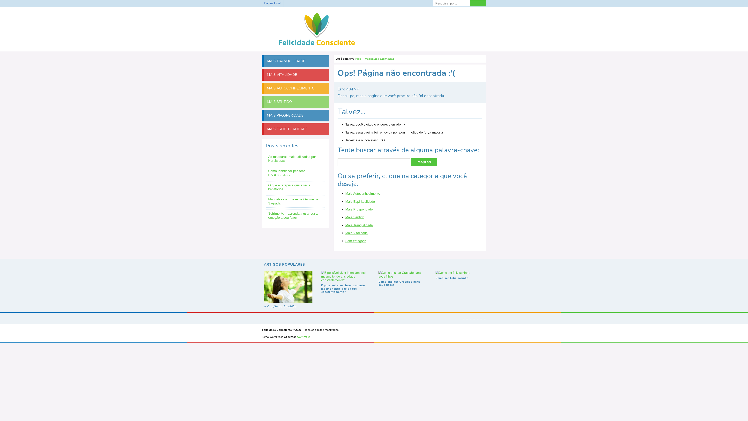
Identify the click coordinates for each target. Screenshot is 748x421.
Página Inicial (272, 3)
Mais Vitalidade (356, 233)
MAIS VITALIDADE (281, 74)
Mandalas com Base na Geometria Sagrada (293, 201)
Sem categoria (355, 241)
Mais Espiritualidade (360, 201)
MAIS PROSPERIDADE (284, 115)
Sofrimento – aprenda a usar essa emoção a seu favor (293, 215)
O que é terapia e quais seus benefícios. (289, 187)
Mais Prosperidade (359, 209)
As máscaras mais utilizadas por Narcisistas (292, 159)
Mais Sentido (354, 217)
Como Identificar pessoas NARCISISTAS (286, 173)
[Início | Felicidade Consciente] (317, 45)
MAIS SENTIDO (279, 101)
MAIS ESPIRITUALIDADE (287, 129)
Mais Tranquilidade (359, 225)
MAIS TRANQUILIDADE (285, 61)
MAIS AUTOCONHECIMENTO (290, 88)
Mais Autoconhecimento (362, 193)
